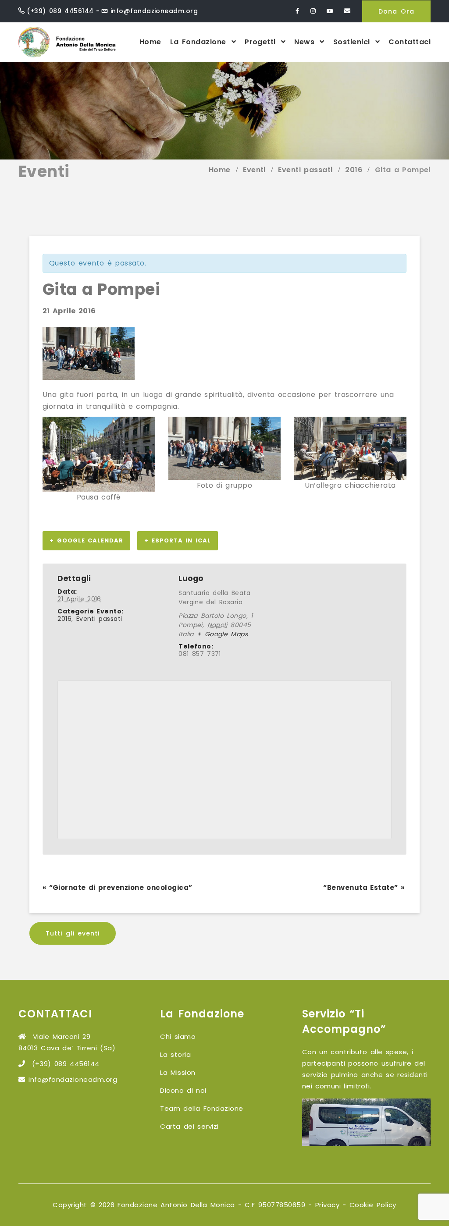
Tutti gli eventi (73, 933)
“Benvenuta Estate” (363, 887)
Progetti (262, 42)
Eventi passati (99, 618)
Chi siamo (178, 1036)
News (305, 42)
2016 (64, 618)
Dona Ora (396, 11)
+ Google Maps (222, 634)
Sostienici (353, 42)
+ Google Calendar (86, 540)
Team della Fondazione (201, 1108)
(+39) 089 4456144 (60, 11)
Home (150, 42)
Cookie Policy (372, 1204)
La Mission (177, 1072)
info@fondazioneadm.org (154, 11)
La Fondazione (199, 42)
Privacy (327, 1204)
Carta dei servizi (189, 1126)
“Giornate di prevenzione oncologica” (117, 887)
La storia (175, 1054)
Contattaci (409, 42)
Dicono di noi (183, 1090)
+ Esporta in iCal (177, 540)
